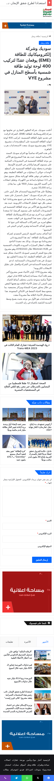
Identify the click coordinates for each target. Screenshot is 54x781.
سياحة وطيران (43, 765)
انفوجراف (14, 769)
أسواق (23, 765)
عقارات (15, 760)
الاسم (48, 520)
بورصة (22, 760)
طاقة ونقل (35, 36)
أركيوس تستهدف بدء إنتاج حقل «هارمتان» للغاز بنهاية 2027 (40, 427)
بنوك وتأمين (31, 760)
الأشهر (45, 641)
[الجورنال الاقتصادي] (47, 12)
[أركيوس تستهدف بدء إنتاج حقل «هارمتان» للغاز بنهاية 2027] (40, 414)
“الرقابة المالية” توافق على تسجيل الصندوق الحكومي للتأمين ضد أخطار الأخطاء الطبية (18, 654)
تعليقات (9, 641)
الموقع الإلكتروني (45, 546)
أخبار (40, 760)
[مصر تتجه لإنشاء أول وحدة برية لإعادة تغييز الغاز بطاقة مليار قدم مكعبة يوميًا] (14, 414)
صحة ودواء (46, 769)
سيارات (16, 765)
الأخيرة (27, 641)
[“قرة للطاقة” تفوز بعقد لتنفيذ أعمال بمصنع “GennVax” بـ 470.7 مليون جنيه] (14, 441)
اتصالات (7, 760)
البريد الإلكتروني (44, 533)
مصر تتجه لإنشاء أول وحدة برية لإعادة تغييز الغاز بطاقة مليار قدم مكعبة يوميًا (14, 427)
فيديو (22, 769)
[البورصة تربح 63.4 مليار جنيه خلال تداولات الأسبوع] (42, 682)
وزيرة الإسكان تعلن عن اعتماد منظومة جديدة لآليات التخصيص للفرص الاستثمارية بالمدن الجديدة (17, 708)
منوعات (37, 769)
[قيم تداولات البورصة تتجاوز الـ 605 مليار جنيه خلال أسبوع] (42, 669)
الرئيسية (45, 36)
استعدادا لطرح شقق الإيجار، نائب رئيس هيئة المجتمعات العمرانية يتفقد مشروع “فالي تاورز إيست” (18, 694)
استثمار (8, 765)
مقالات (6, 769)
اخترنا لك (29, 769)
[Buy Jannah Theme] (27, 25)
